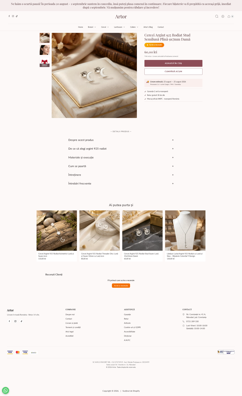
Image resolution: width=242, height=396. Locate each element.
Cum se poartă (77, 166)
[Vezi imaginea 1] (45, 38)
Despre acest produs (81, 140)
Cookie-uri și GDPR (132, 327)
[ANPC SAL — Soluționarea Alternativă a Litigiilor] (226, 352)
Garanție (127, 314)
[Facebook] (9, 321)
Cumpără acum (173, 71)
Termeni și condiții (73, 327)
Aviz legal (69, 331)
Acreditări (69, 336)
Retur (126, 319)
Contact (69, 319)
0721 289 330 (192, 321)
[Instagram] (15, 321)
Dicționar (127, 336)
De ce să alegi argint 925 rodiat (87, 148)
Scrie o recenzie (155, 45)
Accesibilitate (129, 331)
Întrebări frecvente (79, 183)
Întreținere (74, 174)
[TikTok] (21, 321)
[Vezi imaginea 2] (45, 50)
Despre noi (70, 314)
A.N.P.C (127, 340)
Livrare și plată (72, 323)
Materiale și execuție (81, 157)
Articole (127, 323)
